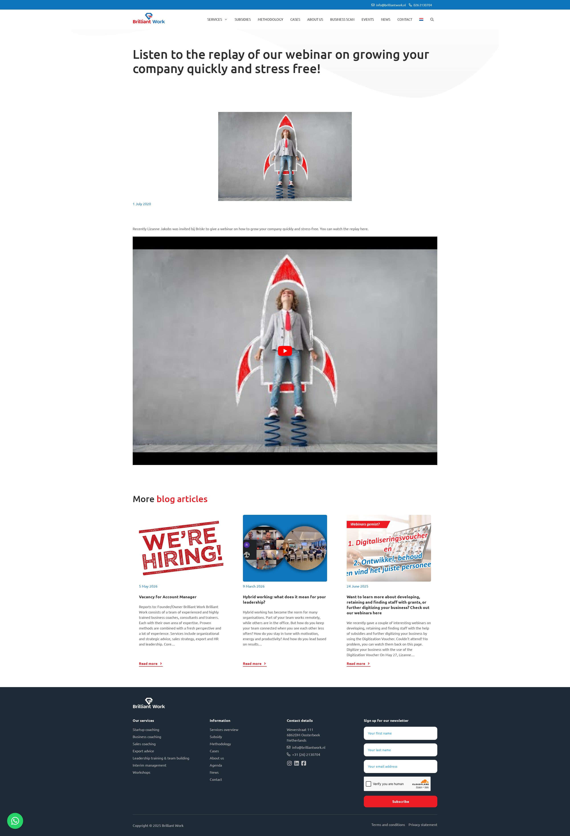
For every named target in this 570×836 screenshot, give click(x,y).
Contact (404, 19)
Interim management (149, 765)
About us (315, 19)
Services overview (224, 729)
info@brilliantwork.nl (391, 5)
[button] (432, 19)
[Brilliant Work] (149, 19)
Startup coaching (146, 729)
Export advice (143, 751)
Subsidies (243, 19)
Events (368, 19)
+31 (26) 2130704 (306, 754)
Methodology (270, 19)
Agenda (216, 765)
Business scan (342, 19)
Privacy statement (423, 824)
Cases (295, 19)
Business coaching (147, 736)
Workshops (141, 772)
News (385, 19)
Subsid (215, 736)
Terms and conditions (388, 824)
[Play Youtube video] (285, 351)
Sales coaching (144, 743)
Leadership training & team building (161, 758)
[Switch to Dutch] (421, 19)
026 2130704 (422, 5)
